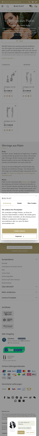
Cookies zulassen (19, 231)
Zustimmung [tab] (7, 203)
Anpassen (18, 236)
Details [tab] (19, 203)
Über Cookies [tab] (32, 203)
